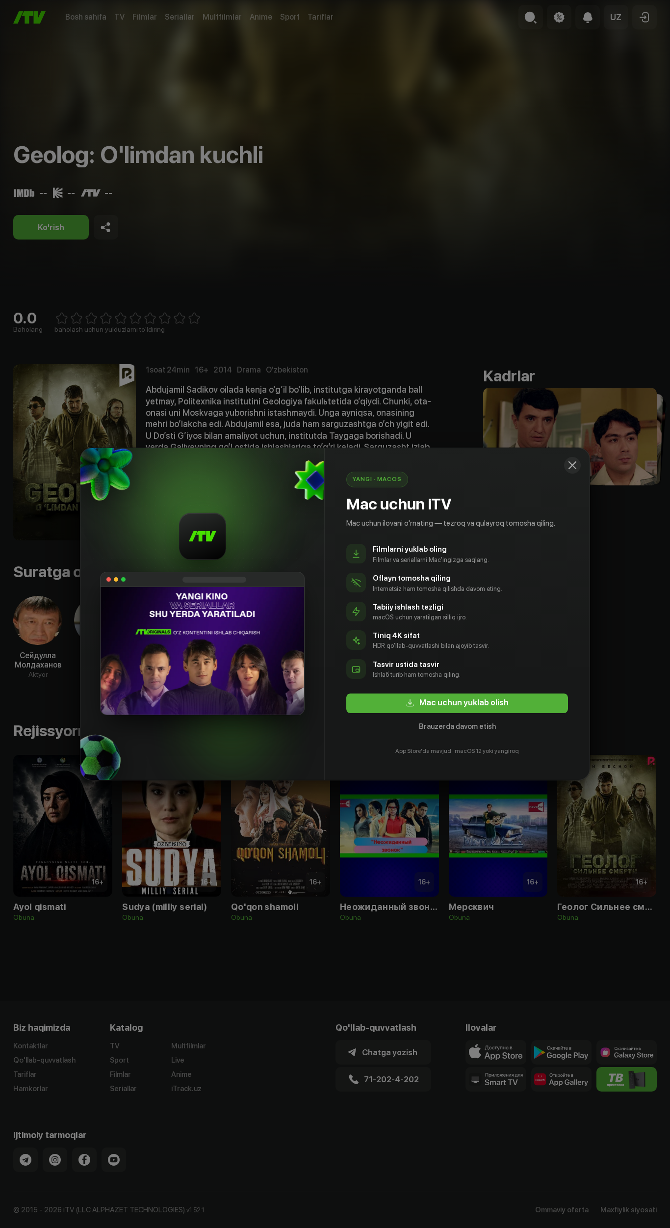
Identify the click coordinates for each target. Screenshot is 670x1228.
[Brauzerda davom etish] (572, 465)
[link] (457, 703)
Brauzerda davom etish (457, 726)
